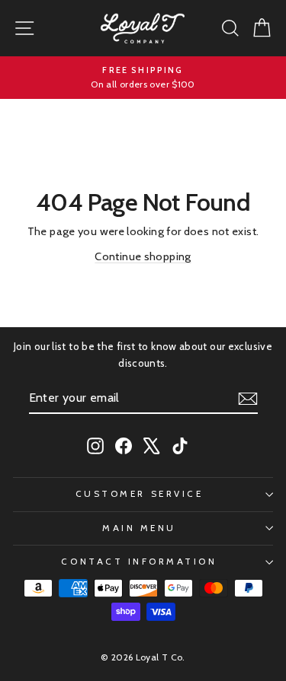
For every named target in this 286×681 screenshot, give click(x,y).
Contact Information (139, 561)
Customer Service (140, 493)
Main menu (139, 528)
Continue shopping (143, 256)
